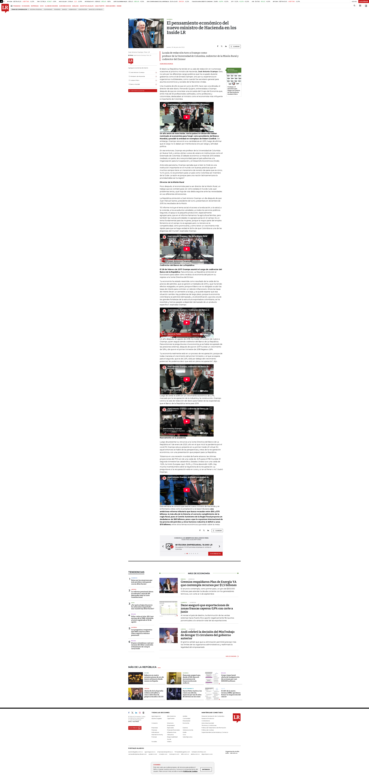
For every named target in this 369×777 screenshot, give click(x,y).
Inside (184, 732)
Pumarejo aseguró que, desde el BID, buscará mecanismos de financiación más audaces (192, 679)
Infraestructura (171, 732)
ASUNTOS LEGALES (86, 6)
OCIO (42, 6)
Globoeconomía (188, 730)
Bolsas (133, 614)
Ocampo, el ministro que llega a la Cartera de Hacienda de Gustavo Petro (233, 90)
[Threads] (144, 713)
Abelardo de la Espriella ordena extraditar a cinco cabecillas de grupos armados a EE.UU (153, 693)
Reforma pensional (36, 9)
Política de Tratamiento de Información (214, 727)
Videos (169, 741)
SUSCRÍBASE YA (215, 553)
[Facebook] (217, 46)
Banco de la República (95, 9)
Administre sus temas (137, 90)
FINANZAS (16, 6)
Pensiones (57, 9)
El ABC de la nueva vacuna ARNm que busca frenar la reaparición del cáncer (231, 693)
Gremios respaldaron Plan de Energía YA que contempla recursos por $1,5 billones (209, 583)
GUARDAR (236, 46)
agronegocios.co (150, 751)
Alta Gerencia (171, 716)
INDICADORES (110, 6)
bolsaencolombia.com (199, 751)
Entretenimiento (188, 688)
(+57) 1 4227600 (133, 721)
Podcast (154, 736)
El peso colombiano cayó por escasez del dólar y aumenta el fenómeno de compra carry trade (142, 645)
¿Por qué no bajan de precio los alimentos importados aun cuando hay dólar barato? (142, 606)
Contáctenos (206, 720)
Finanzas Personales (173, 730)
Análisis (185, 716)
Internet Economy (157, 734)
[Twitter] (222, 46)
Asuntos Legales (157, 718)
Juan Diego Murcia (166, 63)
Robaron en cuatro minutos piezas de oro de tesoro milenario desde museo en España (154, 678)
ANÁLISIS (75, 6)
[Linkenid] (137, 713)
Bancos (64, 9)
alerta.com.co (195, 754)
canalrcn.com (152, 754)
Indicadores (155, 732)
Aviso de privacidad (208, 723)
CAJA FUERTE (99, 6)
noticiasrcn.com (174, 754)
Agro (133, 602)
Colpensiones (48, 9)
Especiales (170, 727)
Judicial (146, 688)
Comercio (134, 577)
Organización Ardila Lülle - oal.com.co (232, 752)
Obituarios (170, 734)
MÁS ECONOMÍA (231, 656)
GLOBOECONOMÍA (51, 6)
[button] (162, 546)
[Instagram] (140, 713)
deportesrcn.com (207, 754)
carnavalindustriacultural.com (137, 754)
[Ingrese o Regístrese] (366, 5)
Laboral (133, 589)
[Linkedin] (226, 46)
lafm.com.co (185, 754)
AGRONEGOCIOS (65, 6)
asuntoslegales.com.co (135, 751)
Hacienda (134, 627)
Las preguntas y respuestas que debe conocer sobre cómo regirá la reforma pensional (141, 632)
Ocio (184, 734)
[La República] (5, 8)
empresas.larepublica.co (165, 751)
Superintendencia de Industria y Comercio (215, 732)
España (146, 672)
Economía (186, 723)
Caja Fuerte (170, 718)
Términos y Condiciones (209, 725)
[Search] (354, 6)
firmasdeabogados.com (182, 751)
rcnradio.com (163, 754)
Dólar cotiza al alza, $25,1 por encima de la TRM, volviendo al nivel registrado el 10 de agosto (142, 619)
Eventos (185, 727)
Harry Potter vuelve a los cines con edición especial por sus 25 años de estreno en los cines (192, 693)
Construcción (83, 9)
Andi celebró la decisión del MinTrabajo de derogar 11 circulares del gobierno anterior (208, 635)
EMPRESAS (35, 6)
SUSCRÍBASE (363, 1)
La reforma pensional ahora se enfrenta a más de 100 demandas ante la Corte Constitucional (142, 594)
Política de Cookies (190, 771)
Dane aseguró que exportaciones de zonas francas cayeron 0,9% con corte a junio (207, 608)
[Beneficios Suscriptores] (360, 6)
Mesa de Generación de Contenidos (213, 716)
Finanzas (154, 730)
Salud (223, 688)
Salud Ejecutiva (187, 736)
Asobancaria (73, 9)
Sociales (154, 741)
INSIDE (119, 6)
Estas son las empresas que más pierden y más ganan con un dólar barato (141, 582)
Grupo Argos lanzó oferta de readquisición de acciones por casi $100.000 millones (230, 678)
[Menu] (11, 6)
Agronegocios (156, 716)
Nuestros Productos (208, 718)
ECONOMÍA (26, 6)
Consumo (155, 723)
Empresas (155, 727)
